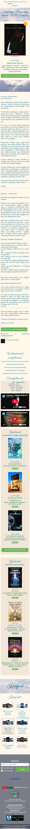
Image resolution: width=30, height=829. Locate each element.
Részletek (15, 468)
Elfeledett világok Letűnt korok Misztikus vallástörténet (22, 730)
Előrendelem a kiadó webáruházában (15, 76)
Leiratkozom (8, 771)
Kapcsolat (16, 2)
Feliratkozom (8, 768)
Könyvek (17, 787)
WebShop (15, 5)
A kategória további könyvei (15, 550)
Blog (21, 2)
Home (5, 2)
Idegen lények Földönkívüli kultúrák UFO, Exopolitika (8, 730)
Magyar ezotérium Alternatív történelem (8, 712)
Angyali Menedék (15, 778)
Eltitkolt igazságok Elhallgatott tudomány (8, 746)
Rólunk (22, 787)
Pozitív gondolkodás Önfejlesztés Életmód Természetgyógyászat (22, 713)
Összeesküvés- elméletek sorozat (22, 746)
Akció (24, 2)
